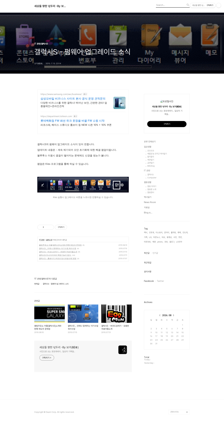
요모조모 (150, 151)
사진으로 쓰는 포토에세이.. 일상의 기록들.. (57, 351)
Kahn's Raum (176, 285)
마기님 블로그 (176, 339)
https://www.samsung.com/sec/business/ (61, 94)
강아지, (167, 232)
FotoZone (175, 280)
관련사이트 (174, 412)
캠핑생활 (147, 182)
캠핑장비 (150, 192)
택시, (146, 232)
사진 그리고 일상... (178, 314)
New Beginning (177, 251)
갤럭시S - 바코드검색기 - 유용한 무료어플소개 (58, 252)
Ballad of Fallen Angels (177, 258)
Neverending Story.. (180, 275)
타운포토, (147, 242)
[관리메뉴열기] (218, 5)
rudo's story (176, 266)
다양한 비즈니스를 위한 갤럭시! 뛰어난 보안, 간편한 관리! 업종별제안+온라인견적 (74, 104)
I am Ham (175, 392)
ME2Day (151, 166)
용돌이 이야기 (176, 329)
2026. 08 (166, 315)
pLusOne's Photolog (180, 227)
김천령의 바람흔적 (177, 378)
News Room (150, 202)
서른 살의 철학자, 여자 (179, 407)
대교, (163, 237)
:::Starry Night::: (177, 383)
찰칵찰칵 (150, 157)
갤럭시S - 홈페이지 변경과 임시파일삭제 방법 (57, 258)
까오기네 (174, 324)
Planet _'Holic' (177, 368)
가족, (146, 237)
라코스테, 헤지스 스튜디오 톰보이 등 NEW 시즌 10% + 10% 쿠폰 (76, 124)
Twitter (160, 281)
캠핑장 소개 (151, 189)
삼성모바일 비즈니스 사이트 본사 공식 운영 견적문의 (73, 98)
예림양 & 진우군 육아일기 (157, 154)
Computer (151, 177)
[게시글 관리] (50, 227)
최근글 (146, 253)
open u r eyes (177, 270)
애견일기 (150, 160)
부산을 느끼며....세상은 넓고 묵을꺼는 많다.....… (180, 399)
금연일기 (150, 163)
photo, (160, 242)
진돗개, (152, 232)
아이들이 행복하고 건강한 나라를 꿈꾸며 (179, 214)
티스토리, (159, 232)
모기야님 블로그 (177, 363)
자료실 (146, 207)
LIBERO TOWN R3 (179, 222)
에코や (173, 373)
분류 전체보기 (150, 141)
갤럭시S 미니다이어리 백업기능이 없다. (55, 255)
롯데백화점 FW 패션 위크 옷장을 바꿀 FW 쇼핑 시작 (73, 120)
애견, (154, 242)
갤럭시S (49, 240)
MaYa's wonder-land (180, 309)
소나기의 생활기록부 (178, 334)
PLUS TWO (176, 231)
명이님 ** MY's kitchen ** (177, 356)
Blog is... (148, 212)
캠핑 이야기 (151, 186)
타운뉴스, (156, 237)
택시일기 (147, 197)
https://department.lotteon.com (56, 116)
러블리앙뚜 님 (176, 388)
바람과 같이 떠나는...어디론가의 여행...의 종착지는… (180, 241)
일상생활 (147, 147)
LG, (150, 237)
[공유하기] (47, 227)
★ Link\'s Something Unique (180, 292)
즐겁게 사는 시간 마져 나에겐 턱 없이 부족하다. (180, 302)
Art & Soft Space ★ (179, 319)
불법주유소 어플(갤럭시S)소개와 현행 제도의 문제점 (60, 245)
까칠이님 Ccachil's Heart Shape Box (178, 346)
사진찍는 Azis (176, 207)
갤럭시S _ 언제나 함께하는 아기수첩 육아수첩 (57, 248)
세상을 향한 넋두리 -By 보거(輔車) (51, 6)
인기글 (155, 253)
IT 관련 (41, 240)
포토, (166, 242)
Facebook (149, 281)
